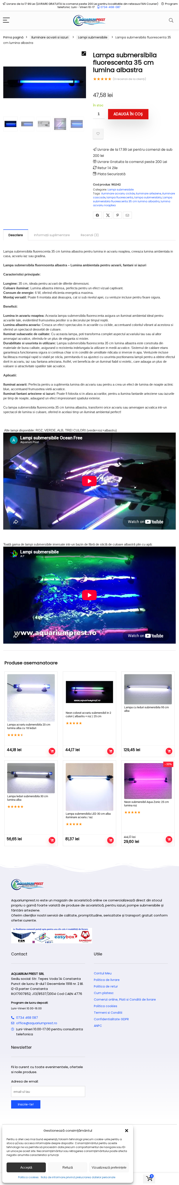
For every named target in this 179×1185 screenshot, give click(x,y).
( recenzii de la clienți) (129, 79)
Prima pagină (13, 37)
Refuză (67, 1167)
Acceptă (26, 1167)
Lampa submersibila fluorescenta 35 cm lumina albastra (132, 199)
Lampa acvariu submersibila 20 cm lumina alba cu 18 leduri (28, 726)
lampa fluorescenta (120, 197)
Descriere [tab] (16, 235)
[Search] (171, 20)
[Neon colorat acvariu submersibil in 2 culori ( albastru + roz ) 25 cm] (89, 692)
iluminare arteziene (148, 193)
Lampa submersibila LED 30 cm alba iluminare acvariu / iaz (88, 815)
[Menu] (6, 20)
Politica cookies (28, 1177)
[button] (126, 1130)
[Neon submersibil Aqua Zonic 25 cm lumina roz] (148, 781)
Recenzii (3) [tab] (90, 235)
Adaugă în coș (128, 114)
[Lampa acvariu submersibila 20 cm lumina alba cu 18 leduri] (31, 698)
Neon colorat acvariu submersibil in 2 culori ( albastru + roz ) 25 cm (88, 714)
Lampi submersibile (92, 37)
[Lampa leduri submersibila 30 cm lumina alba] (31, 778)
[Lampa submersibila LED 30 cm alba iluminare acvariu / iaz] (89, 787)
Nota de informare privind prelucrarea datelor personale (78, 1177)
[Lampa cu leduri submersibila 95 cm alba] (148, 689)
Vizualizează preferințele (109, 1167)
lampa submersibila (148, 197)
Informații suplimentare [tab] (52, 235)
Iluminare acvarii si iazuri (49, 37)
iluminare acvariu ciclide (118, 193)
